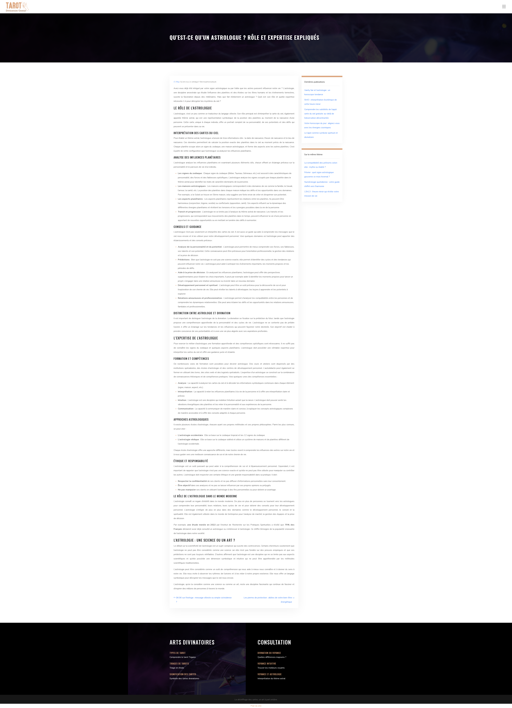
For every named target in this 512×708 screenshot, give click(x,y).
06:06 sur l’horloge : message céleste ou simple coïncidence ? (204, 599)
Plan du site (256, 705)
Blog (177, 82)
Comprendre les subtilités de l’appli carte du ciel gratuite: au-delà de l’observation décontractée (320, 113)
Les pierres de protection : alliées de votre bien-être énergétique (268, 599)
